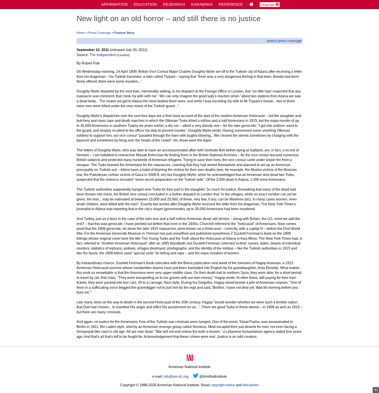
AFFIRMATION (114, 4)
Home (81, 32)
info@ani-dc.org (176, 376)
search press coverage (284, 41)
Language (268, 4)
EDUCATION (145, 4)
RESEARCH (174, 4)
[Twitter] (195, 376)
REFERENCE (231, 4)
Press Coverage (99, 32)
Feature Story (124, 32)
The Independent (102, 55)
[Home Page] (251, 4)
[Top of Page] (376, 390)
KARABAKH (202, 4)
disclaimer (250, 385)
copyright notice (222, 385)
